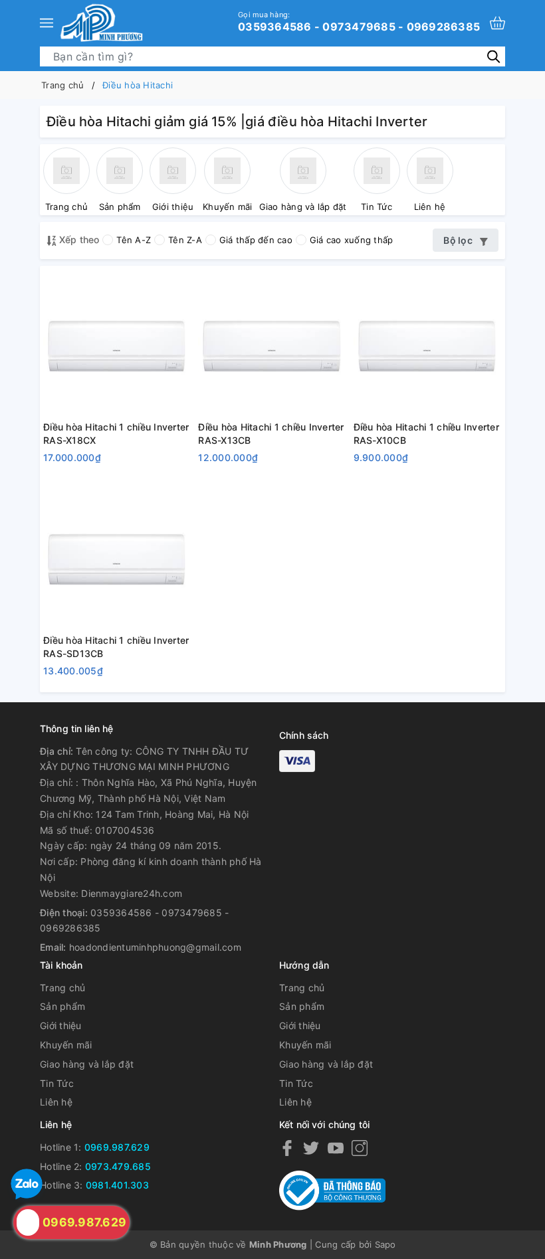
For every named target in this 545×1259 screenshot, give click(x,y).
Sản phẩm (62, 1006)
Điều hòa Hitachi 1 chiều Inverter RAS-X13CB (271, 433)
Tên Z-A (185, 240)
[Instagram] (360, 1147)
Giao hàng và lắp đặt (87, 1064)
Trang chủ (62, 987)
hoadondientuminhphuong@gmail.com (155, 947)
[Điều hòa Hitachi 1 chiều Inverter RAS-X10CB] (428, 343)
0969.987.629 (117, 1147)
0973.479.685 (118, 1166)
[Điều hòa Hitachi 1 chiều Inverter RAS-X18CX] (117, 343)
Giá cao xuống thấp (351, 240)
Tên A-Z (133, 240)
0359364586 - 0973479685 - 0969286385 (359, 21)
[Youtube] (336, 1147)
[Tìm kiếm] (493, 56)
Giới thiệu (61, 1025)
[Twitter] (311, 1147)
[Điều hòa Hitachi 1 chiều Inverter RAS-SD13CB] (117, 556)
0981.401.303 (117, 1185)
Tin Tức (57, 1083)
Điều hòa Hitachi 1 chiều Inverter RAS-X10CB (426, 433)
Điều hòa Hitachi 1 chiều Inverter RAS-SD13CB (116, 646)
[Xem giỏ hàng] (497, 23)
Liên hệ (56, 1102)
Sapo (385, 1244)
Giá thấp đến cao (255, 240)
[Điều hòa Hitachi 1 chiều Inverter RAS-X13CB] (272, 343)
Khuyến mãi (66, 1044)
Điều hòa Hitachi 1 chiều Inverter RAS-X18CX (116, 433)
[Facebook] (287, 1147)
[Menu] (46, 22)
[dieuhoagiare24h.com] (101, 22)
